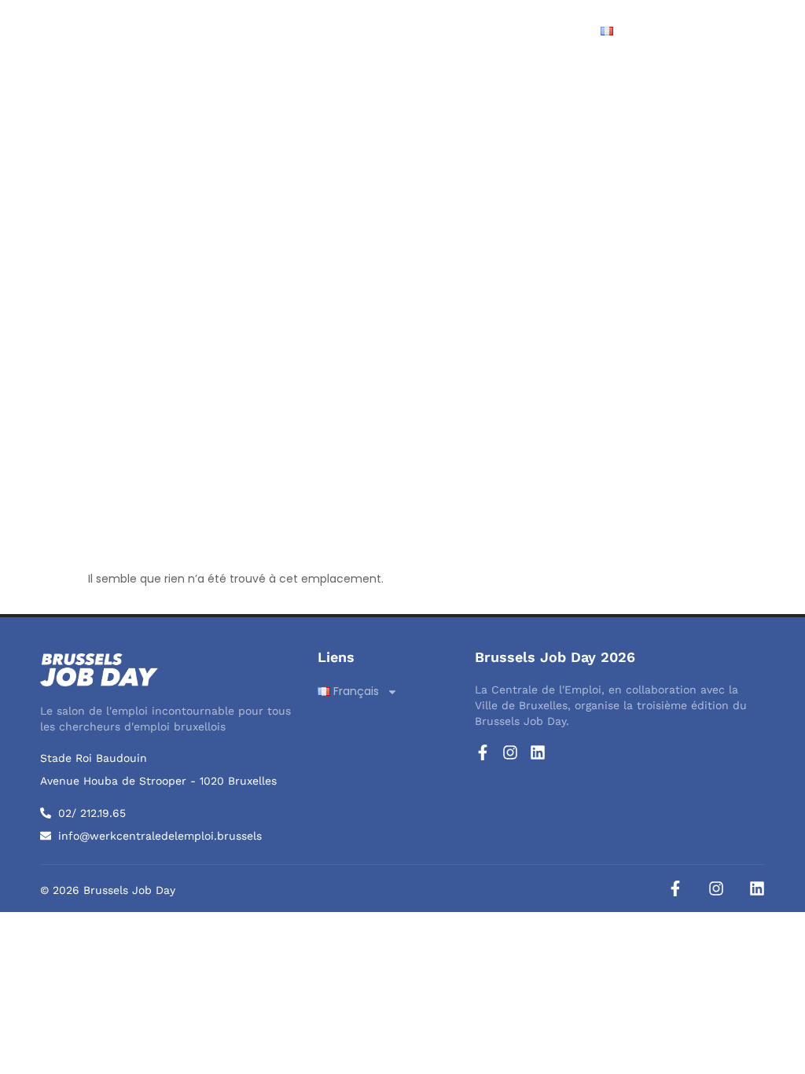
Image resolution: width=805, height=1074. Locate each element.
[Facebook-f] (483, 752)
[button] (761, 30)
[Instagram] (510, 752)
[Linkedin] (538, 752)
